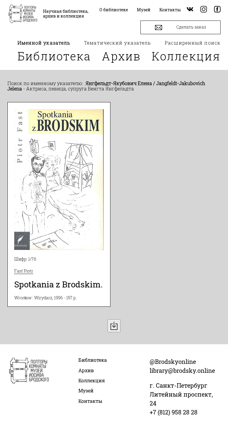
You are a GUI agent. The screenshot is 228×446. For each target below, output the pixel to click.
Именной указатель (44, 43)
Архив (121, 55)
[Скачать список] (114, 325)
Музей (86, 390)
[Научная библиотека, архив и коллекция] (22, 14)
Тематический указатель (117, 43)
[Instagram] (203, 9)
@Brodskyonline (173, 361)
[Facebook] (217, 9)
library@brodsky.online (182, 370)
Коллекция (186, 55)
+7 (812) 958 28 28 (173, 412)
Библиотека (54, 55)
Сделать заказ (190, 27)
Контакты (90, 401)
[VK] (190, 9)
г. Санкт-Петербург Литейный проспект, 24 (181, 394)
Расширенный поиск (193, 43)
